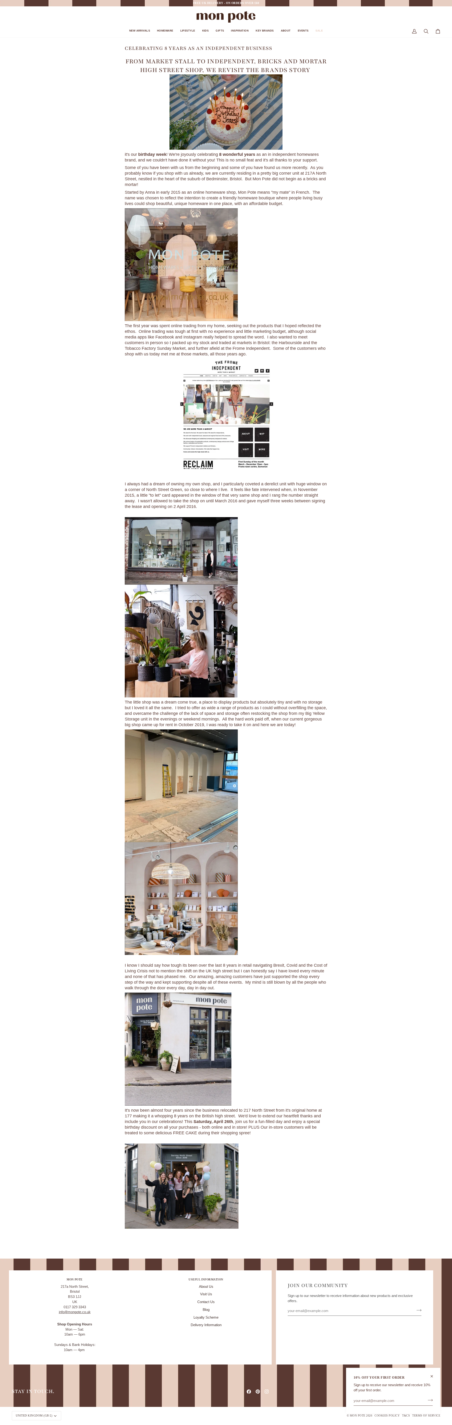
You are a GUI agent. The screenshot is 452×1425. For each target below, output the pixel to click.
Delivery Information (206, 1325)
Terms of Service (426, 1415)
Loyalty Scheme (206, 1317)
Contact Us (206, 1302)
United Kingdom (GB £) (34, 1415)
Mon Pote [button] (75, 1279)
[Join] (429, 1400)
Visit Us (206, 1294)
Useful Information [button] (206, 1279)
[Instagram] (267, 1391)
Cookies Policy (387, 1415)
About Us (206, 1286)
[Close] (433, 1376)
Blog (206, 1310)
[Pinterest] (258, 1391)
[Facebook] (249, 1391)
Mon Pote (357, 1415)
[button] (139, 32)
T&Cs (406, 1415)
